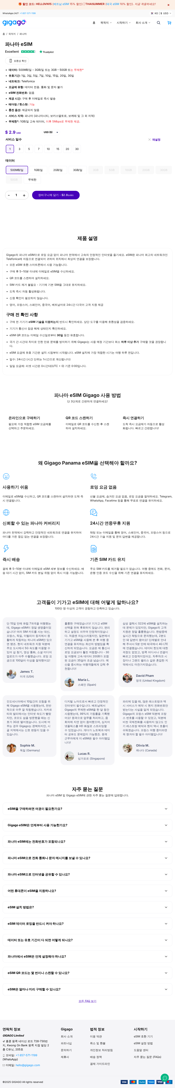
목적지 (104, 22)
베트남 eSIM (61, 4)
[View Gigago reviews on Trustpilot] (29, 52)
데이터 (10, 160)
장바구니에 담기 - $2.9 (56, 195)
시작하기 (122, 22)
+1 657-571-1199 (28, 13)
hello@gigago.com (28, 1065)
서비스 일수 (13, 139)
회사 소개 (141, 22)
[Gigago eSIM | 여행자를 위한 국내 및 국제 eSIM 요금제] (16, 22)
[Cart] (169, 23)
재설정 (156, 138)
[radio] (10, 149)
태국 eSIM (112, 4)
